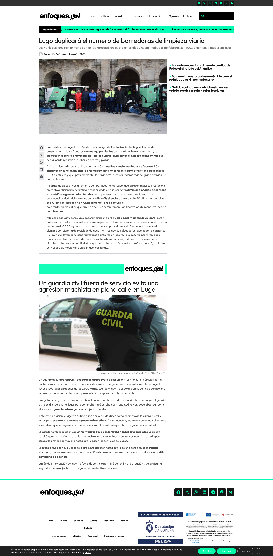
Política (63, 520)
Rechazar (226, 551)
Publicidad (76, 536)
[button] (41, 148)
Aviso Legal (93, 536)
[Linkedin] (215, 3)
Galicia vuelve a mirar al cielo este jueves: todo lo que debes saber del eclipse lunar (198, 88)
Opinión (124, 520)
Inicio (51, 520)
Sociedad (78, 520)
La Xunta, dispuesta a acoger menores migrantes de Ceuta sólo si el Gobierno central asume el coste (96, 29)
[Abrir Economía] (163, 16)
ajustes (87, 552)
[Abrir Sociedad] (127, 16)
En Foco (88, 527)
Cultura (93, 520)
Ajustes (246, 551)
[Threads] (226, 3)
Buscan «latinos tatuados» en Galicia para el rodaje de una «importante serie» (200, 77)
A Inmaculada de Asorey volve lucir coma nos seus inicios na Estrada (198, 29)
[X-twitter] (204, 3)
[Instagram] (210, 3)
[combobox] (216, 16)
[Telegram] (221, 3)
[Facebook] (199, 3)
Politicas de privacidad (114, 536)
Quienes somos (59, 536)
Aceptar (207, 551)
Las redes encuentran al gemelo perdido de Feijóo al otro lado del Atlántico (199, 66)
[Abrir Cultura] (143, 16)
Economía (108, 520)
